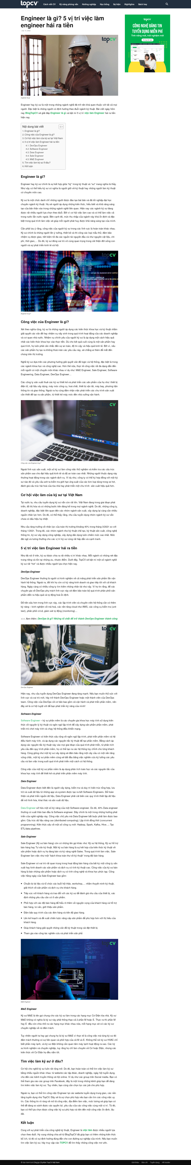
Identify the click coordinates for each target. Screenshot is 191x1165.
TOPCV (64, 1142)
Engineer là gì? (32, 130)
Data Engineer (37, 152)
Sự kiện (117, 4)
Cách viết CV (49, 4)
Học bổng (104, 4)
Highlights (129, 4)
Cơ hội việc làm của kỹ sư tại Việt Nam (44, 138)
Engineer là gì (58, 113)
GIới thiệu (135, 1162)
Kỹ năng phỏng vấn (68, 4)
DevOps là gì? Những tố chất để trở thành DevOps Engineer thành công (77, 618)
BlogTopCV (31, 113)
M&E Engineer (37, 159)
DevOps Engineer (39, 145)
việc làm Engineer (94, 113)
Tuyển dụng (154, 1162)
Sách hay (142, 4)
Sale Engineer (36, 155)
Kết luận (29, 166)
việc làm (87, 1130)
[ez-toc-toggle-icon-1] (59, 126)
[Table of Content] (61, 127)
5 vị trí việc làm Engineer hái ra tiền (42, 141)
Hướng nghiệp (89, 4)
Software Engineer (39, 148)
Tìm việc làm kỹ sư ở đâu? (37, 162)
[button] (166, 4)
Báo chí (145, 1162)
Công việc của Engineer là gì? (40, 134)
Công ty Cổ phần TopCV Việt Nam (46, 1162)
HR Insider (166, 1162)
